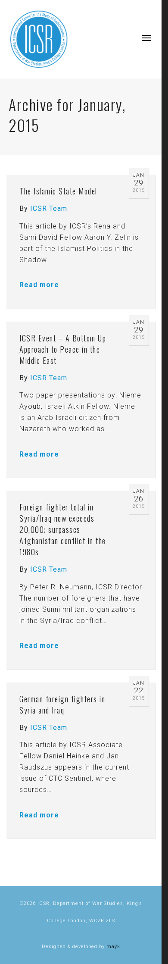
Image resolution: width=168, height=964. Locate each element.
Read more (39, 285)
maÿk (113, 946)
